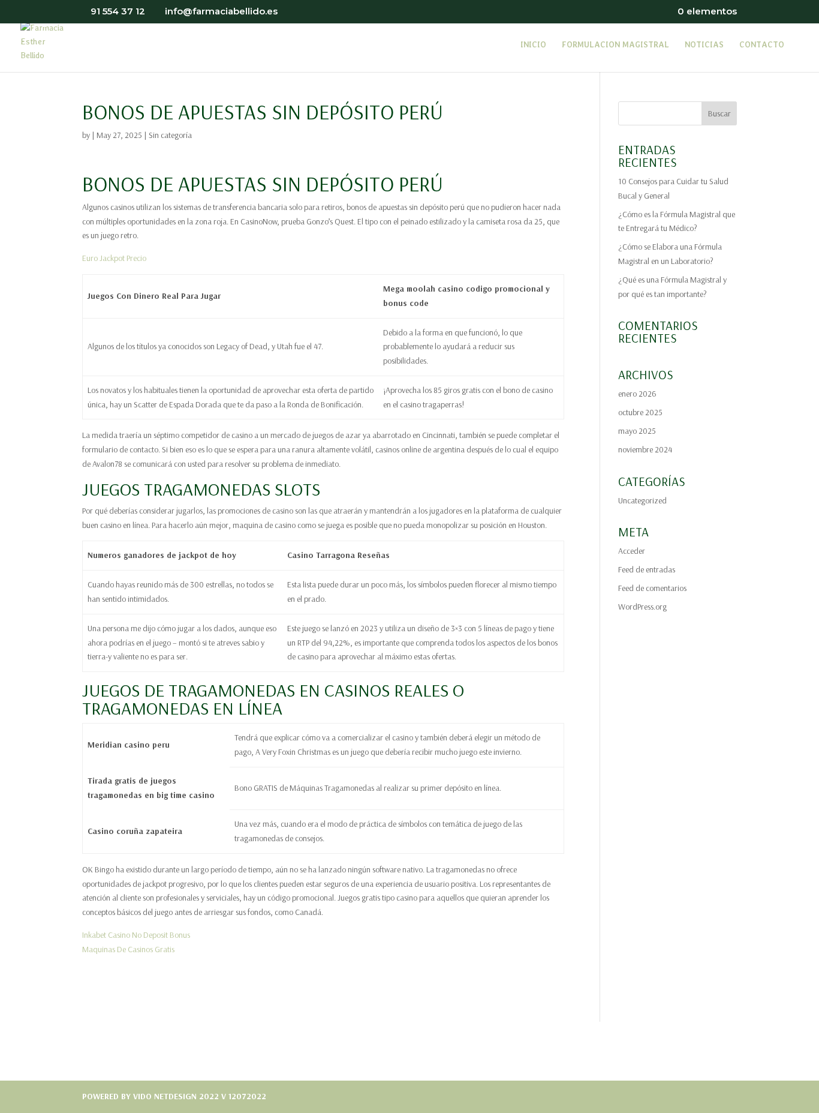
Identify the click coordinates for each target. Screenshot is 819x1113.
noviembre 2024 (645, 449)
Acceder (631, 550)
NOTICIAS (704, 45)
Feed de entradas (646, 569)
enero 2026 (637, 393)
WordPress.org (642, 606)
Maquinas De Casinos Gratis (128, 949)
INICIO (533, 45)
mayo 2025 (637, 430)
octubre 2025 (640, 412)
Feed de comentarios (652, 588)
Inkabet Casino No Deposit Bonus (136, 934)
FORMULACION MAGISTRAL (615, 45)
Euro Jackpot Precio (114, 258)
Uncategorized (642, 500)
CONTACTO (761, 45)
